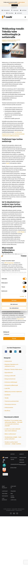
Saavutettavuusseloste (10, 510)
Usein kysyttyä (5, 495)
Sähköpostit (21, 462)
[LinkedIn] (15, 351)
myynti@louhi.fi (14, 7)
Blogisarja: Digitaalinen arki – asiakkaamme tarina (12, 365)
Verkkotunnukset (9, 407)
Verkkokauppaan (22, 464)
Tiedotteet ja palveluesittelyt (12, 401)
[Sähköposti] (20, 351)
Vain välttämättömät (14, 308)
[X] (10, 351)
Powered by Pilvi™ (19, 510)
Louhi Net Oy (8, 508)
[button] (4, 479)
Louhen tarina (13, 499)
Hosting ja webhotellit (11, 40)
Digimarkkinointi (9, 372)
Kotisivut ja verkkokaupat (11, 382)
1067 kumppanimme (9, 262)
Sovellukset (7, 394)
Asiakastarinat (8, 361)
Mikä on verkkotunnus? (10, 434)
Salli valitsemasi (14, 304)
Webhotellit (21, 459)
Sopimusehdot (14, 508)
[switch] (25, 283)
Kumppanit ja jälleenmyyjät (11, 385)
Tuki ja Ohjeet (13, 467)
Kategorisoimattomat (10, 379)
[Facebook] (6, 351)
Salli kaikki (14, 300)
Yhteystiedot (13, 491)
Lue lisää (22, 296)
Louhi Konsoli (4, 491)
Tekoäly (6, 398)
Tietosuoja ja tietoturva (10, 404)
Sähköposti (6, 332)
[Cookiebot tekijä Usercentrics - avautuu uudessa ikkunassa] (21, 256)
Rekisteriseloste (21, 508)
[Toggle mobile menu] (25, 17)
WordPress (7, 410)
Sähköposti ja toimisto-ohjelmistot (13, 391)
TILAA (14, 338)
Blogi (12, 493)
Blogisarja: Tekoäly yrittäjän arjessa (13, 369)
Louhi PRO (18, 40)
